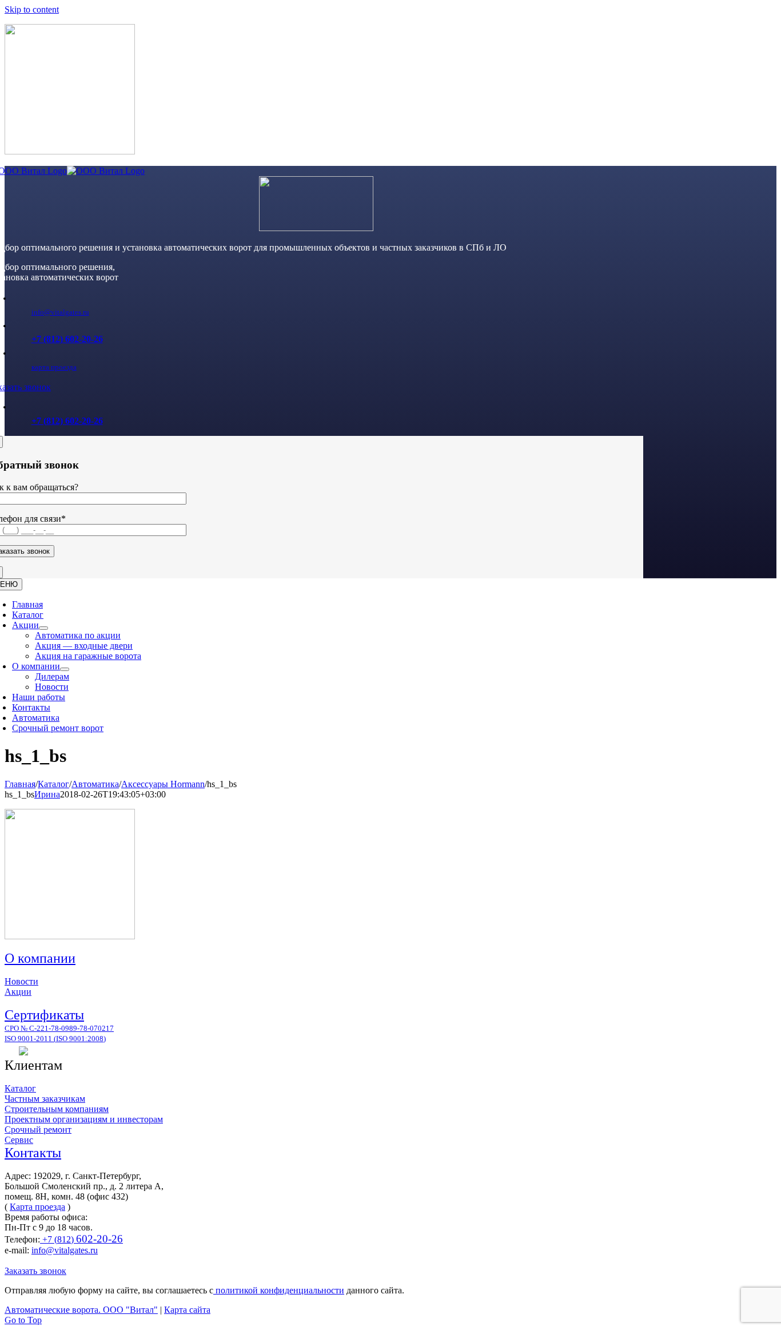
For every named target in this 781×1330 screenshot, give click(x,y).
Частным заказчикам (45, 1098)
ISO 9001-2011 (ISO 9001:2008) (55, 1038)
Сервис (19, 1140)
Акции (18, 991)
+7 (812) (81, 1239)
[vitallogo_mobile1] (316, 228)
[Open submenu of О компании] (64, 669)
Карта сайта (187, 1310)
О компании (40, 958)
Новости (21, 981)
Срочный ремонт (38, 1129)
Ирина (47, 794)
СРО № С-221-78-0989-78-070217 (59, 1028)
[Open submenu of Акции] (43, 628)
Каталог (20, 1088)
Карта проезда (37, 1207)
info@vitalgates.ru (60, 312)
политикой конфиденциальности (278, 1290)
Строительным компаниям (57, 1109)
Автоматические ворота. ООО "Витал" (81, 1310)
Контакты (33, 1152)
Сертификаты (44, 1014)
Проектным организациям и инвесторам (84, 1119)
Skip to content (32, 9)
